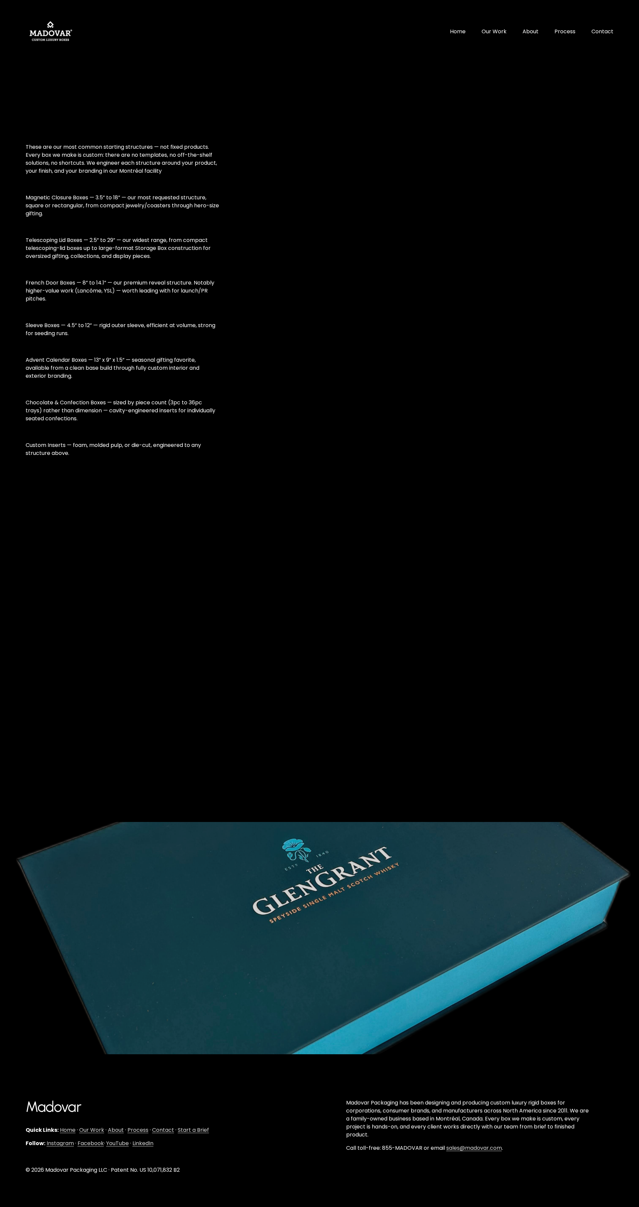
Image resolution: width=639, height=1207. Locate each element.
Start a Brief (193, 1130)
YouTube (117, 1143)
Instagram (60, 1143)
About (530, 31)
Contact (602, 31)
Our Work (494, 31)
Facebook (91, 1143)
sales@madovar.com (474, 1148)
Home (458, 31)
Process (564, 31)
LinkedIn (142, 1143)
